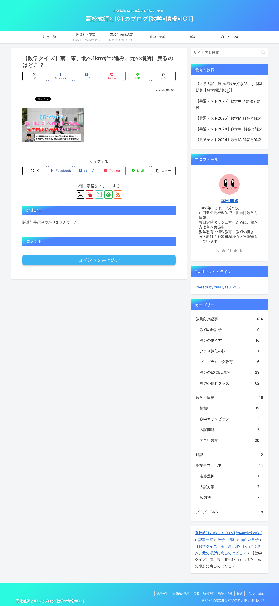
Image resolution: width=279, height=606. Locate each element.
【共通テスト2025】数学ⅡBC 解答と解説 (228, 104)
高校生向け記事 (204, 593)
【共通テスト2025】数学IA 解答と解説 (228, 118)
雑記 (239, 593)
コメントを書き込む (99, 260)
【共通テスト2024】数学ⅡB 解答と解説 (229, 129)
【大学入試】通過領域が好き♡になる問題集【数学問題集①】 (229, 87)
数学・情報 (225, 593)
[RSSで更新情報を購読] (118, 194)
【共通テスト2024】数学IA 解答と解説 (228, 140)
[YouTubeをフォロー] (90, 194)
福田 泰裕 (229, 200)
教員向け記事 (181, 593)
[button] (163, 76)
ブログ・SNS (255, 593)
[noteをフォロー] (99, 194)
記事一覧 (162, 593)
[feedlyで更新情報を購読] (108, 194)
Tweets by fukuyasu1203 (217, 287)
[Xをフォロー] (80, 194)
